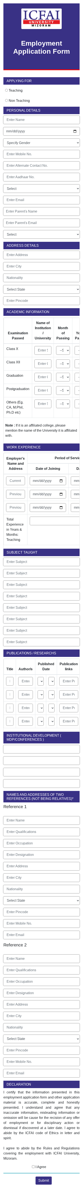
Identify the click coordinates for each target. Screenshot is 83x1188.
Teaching (16, 90)
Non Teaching (19, 100)
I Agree (40, 1167)
